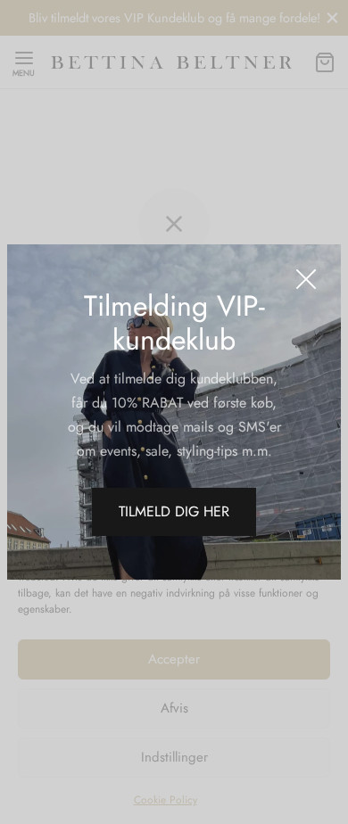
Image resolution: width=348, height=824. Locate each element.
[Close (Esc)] (306, 279)
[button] (174, 512)
